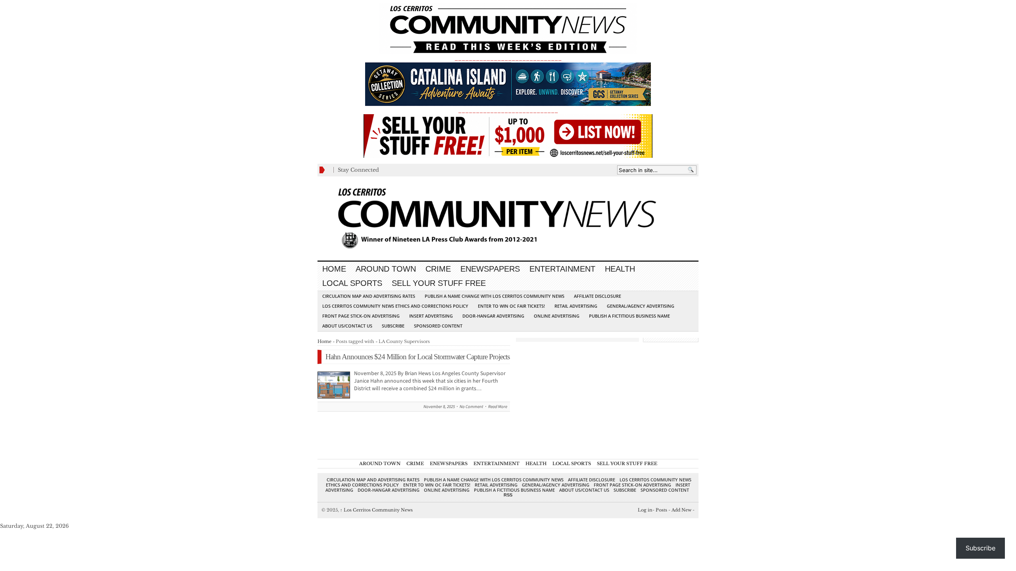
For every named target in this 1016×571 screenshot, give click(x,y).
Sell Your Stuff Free (439, 283)
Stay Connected (358, 170)
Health (620, 268)
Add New (681, 510)
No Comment (471, 407)
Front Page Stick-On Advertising (361, 316)
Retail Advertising (575, 306)
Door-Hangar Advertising (493, 316)
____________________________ (508, 110)
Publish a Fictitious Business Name (629, 316)
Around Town (386, 268)
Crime (438, 268)
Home (334, 268)
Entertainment (562, 268)
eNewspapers (490, 268)
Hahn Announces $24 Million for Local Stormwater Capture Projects (417, 357)
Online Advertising (556, 316)
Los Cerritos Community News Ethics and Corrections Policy (395, 306)
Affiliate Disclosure (597, 296)
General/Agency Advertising (640, 306)
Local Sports (352, 283)
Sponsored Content (438, 326)
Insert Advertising (431, 316)
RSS (508, 494)
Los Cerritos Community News (376, 510)
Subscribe (393, 326)
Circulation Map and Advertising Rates (368, 296)
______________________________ (508, 58)
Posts (661, 510)
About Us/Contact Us (347, 326)
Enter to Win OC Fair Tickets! (511, 306)
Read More (497, 407)
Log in (645, 510)
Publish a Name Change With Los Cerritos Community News (494, 296)
